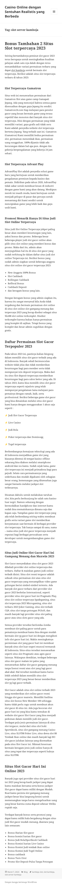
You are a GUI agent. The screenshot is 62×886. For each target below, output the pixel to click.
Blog (26, 872)
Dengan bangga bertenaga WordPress (21, 882)
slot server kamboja (13, 874)
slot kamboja (18, 70)
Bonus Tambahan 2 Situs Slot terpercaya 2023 (29, 46)
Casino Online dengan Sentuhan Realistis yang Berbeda (25, 11)
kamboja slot (37, 872)
